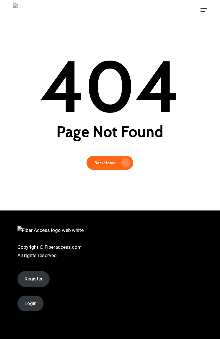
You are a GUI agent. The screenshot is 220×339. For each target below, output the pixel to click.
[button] (204, 10)
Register (34, 279)
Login (31, 303)
